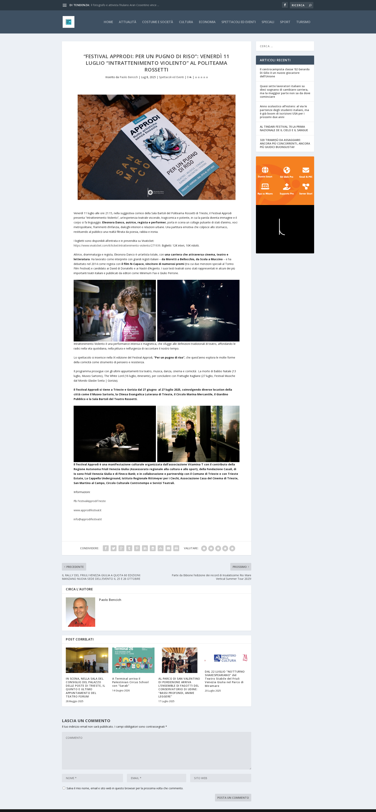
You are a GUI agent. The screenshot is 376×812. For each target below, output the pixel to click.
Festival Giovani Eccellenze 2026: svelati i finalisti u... (123, 5)
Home (108, 22)
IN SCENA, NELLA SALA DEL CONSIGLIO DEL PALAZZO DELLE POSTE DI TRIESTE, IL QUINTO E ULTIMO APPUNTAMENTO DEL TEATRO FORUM (85, 687)
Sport (285, 22)
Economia (207, 22)
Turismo (303, 22)
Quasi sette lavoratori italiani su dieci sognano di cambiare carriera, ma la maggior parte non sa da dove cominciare (285, 91)
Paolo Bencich (129, 77)
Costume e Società (157, 22)
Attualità (127, 22)
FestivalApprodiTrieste (92, 501)
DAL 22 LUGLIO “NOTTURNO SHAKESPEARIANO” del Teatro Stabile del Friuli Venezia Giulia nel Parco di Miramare (225, 679)
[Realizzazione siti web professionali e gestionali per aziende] (285, 180)
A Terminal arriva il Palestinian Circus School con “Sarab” (130, 682)
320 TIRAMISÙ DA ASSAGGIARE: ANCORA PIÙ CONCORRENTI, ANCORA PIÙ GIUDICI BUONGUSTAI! (285, 143)
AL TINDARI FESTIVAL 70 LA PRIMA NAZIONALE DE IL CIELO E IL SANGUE (284, 128)
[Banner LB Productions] (285, 229)
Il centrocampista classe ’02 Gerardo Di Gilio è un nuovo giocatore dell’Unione (285, 72)
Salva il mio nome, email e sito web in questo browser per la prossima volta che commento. (125, 788)
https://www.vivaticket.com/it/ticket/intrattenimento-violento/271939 (117, 245)
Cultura (186, 22)
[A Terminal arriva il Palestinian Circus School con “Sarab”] (133, 660)
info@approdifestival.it (88, 519)
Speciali (268, 22)
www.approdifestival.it (87, 510)
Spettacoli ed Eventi (238, 22)
